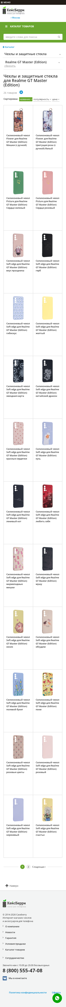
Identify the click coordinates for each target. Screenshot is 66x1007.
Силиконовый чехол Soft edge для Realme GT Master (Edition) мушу (47, 579)
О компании (12, 926)
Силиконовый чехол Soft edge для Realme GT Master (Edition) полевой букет (18, 704)
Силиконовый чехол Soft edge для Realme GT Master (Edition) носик (18, 641)
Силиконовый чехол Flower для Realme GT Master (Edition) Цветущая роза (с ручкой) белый (47, 142)
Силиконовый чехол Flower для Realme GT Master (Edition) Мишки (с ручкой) (18, 140)
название (25, 99)
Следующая (38, 866)
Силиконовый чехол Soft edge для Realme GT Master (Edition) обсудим (47, 641)
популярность (41, 99)
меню (7, 2)
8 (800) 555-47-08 (22, 970)
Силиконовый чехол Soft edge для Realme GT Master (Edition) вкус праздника (18, 265)
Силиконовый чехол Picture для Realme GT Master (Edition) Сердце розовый (47, 203)
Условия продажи (15, 943)
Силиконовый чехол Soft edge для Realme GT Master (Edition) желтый (47, 328)
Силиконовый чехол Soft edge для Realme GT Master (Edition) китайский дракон (47, 391)
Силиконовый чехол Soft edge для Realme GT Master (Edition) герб (47, 265)
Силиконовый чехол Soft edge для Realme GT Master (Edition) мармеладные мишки (18, 581)
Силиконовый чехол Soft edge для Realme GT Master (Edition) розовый (47, 767)
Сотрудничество (14, 958)
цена (54, 99)
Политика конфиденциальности (28, 992)
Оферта (56, 992)
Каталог (9, 47)
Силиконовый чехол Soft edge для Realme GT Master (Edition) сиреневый (18, 830)
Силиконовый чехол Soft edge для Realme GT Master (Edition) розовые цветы (18, 767)
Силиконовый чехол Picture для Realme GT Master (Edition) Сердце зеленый (18, 203)
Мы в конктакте (18, 978)
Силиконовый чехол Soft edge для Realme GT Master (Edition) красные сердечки (18, 453)
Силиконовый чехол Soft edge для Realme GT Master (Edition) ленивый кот (18, 516)
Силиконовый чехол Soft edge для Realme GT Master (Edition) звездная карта (18, 391)
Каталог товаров (22, 26)
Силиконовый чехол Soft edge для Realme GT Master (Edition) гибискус (18, 328)
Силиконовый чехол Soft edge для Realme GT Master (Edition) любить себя (47, 516)
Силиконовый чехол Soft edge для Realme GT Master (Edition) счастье (47, 830)
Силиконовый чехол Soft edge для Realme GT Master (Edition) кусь (47, 453)
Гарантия (10, 938)
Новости (10, 932)
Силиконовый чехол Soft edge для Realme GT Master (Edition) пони (47, 704)
